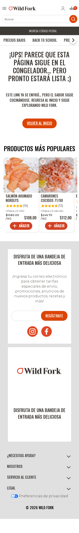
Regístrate (54, 315)
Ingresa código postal (43, 30)
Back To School (44, 40)
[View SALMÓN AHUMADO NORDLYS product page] (21, 194)
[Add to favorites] (8, 161)
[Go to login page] (62, 8)
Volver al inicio (39, 123)
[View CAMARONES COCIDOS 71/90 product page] (56, 194)
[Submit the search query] (73, 19)
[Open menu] (4, 8)
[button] (39, 455)
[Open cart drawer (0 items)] (73, 10)
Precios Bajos (14, 40)
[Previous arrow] (6, 173)
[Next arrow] (72, 173)
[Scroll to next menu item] (73, 40)
